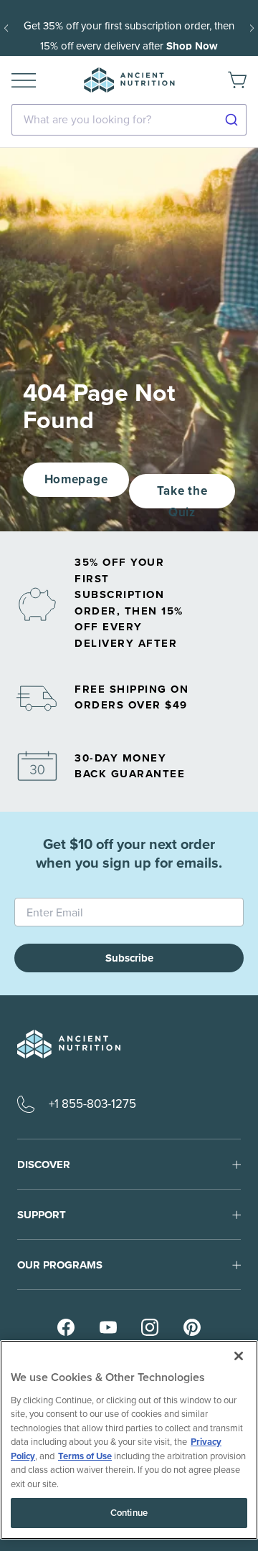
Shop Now (192, 46)
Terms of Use (85, 1456)
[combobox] (129, 120)
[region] (129, 1440)
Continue (129, 1512)
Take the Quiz (182, 495)
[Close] (238, 1356)
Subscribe (129, 958)
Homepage (76, 479)
